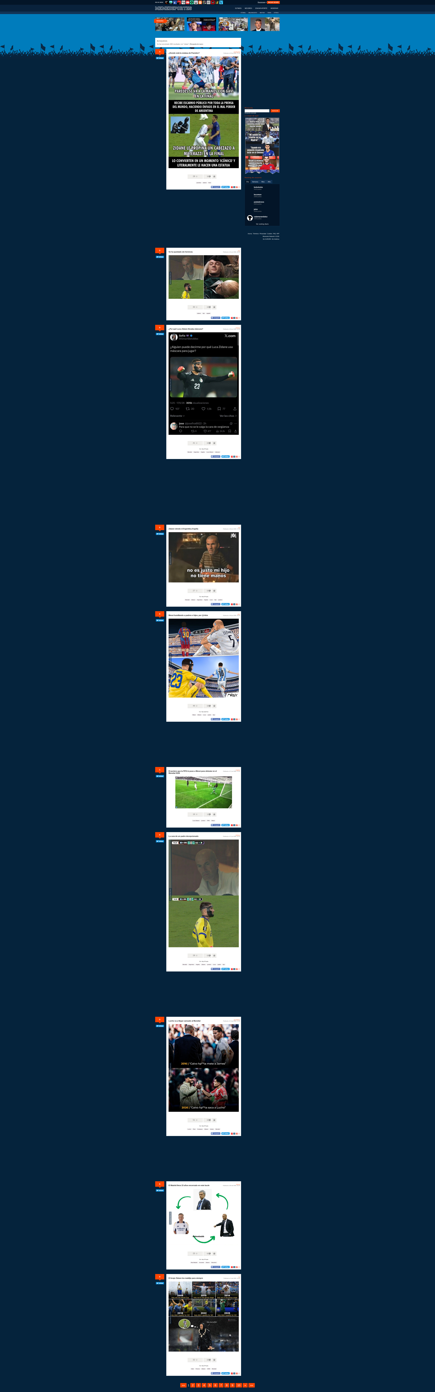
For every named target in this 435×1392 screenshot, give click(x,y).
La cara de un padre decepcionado (183, 836)
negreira (238, 770)
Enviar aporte (261, 8)
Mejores (248, 8)
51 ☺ (195, 1120)
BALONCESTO (253, 12)
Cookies (269, 233)
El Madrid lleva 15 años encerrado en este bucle (189, 1185)
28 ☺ (195, 176)
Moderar (274, 8)
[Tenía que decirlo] (213, 2)
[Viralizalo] (221, 2)
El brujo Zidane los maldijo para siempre (186, 1278)
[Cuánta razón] (171, 2)
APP (278, 233)
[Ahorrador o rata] (217, 2)
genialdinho (237, 1019)
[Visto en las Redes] (175, 2)
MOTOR (262, 12)
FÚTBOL (243, 12)
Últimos (238, 8)
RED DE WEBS (159, 2)
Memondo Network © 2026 (271, 236)
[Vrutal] (187, 2)
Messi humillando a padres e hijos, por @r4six (188, 615)
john (239, 614)
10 (238, 1385)
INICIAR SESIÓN (273, 2)
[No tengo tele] (204, 2)
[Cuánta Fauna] (200, 2)
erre (239, 250)
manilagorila (237, 52)
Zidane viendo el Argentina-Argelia (183, 529)
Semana (255, 182)
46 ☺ (195, 706)
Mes (263, 182)
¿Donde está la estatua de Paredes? (184, 53)
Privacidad (263, 233)
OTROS (276, 12)
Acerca (250, 233)
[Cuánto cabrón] (183, 2)
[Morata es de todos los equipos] (262, 174)
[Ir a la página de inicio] (175, 8)
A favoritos (214, 176)
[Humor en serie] (196, 2)
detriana (238, 327)
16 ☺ (195, 814)
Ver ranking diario (262, 224)
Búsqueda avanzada (250, 113)
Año (269, 182)
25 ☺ (195, 1253)
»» (251, 1385)
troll (239, 527)
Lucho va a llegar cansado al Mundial (184, 1021)
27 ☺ (195, 590)
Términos (256, 233)
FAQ (274, 233)
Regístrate (261, 2)
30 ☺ (195, 307)
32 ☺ (195, 1360)
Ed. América (275, 239)
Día (247, 182)
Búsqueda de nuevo (196, 44)
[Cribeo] (192, 2)
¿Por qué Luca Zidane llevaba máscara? (186, 329)
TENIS (269, 12)
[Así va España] (179, 2)
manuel (238, 1184)
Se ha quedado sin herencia (181, 252)
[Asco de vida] (166, 2)
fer (239, 1277)
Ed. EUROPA (267, 239)
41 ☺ (195, 443)
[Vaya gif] (208, 2)
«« (183, 1385)
